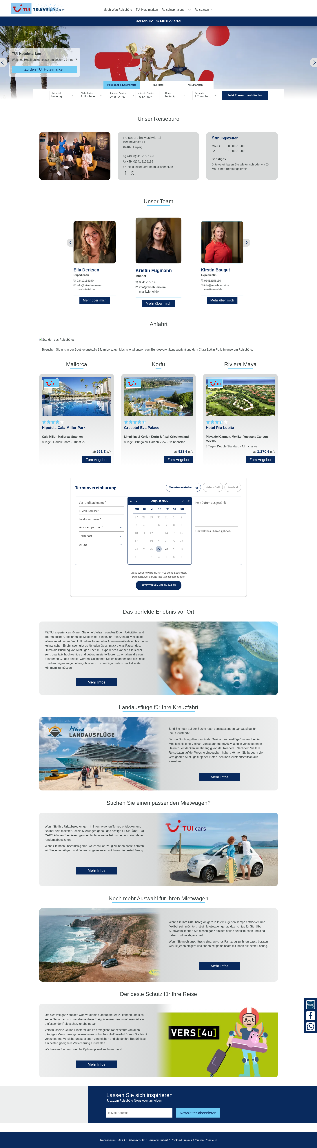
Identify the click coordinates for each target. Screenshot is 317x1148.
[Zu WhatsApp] (310, 1026)
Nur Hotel (158, 84)
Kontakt (232, 487)
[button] (11, 62)
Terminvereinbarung (183, 487)
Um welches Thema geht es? (213, 531)
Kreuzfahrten (195, 84)
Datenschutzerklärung (144, 576)
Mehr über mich (95, 300)
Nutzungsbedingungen (172, 576)
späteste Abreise (146, 93)
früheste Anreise (118, 93)
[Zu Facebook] (310, 1015)
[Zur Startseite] (38, 8)
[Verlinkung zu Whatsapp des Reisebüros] (132, 173)
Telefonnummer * (90, 519)
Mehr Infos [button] (96, 682)
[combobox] (62, 95)
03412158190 (85, 280)
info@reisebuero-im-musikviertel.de (150, 166)
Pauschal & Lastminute (121, 84)
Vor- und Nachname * (92, 503)
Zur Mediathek (51, 69)
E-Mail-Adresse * (89, 511)
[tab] (121, 85)
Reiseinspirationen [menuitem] (174, 9)
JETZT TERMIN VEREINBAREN (158, 585)
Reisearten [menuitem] (202, 9)
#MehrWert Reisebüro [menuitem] (117, 9)
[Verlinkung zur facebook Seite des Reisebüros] (125, 173)
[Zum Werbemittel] (310, 1004)
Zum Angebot (97, 460)
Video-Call (213, 487)
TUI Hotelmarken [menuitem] (147, 9)
